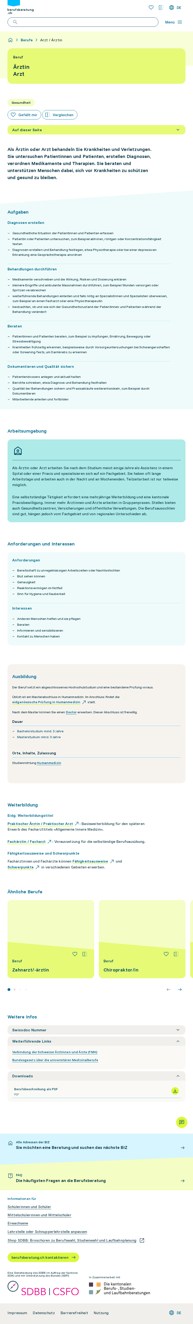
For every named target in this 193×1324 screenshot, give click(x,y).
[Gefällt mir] (75, 954)
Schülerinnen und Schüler (29, 1207)
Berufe (27, 40)
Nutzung (101, 1313)
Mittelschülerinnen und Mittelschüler (39, 1215)
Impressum (17, 1313)
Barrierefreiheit (74, 1313)
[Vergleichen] (84, 954)
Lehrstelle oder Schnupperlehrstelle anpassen (47, 1231)
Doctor (71, 712)
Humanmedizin (49, 763)
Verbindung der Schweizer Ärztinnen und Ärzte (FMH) (54, 1052)
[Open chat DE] (181, 1122)
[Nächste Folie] (179, 989)
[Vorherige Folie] (168, 989)
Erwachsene (18, 1223)
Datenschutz (44, 1313)
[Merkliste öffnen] (151, 7)
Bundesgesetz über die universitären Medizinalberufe (55, 1060)
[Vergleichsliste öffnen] (161, 7)
